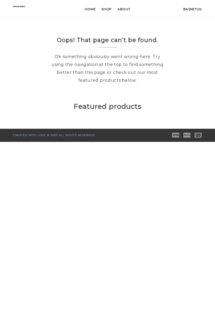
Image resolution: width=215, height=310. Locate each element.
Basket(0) (192, 9)
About (123, 9)
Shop (106, 9)
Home (90, 9)
